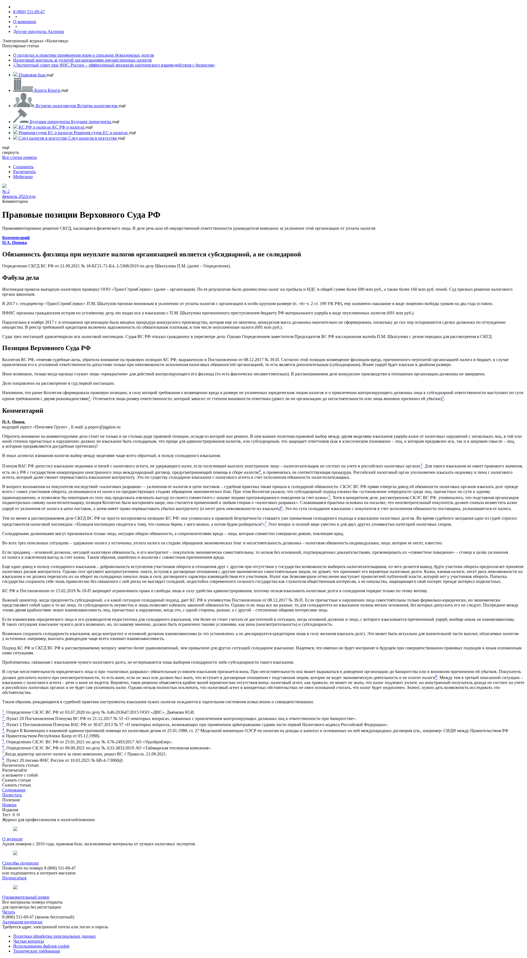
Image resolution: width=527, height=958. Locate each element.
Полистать (12, 795)
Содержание (14, 790)
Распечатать (24, 171)
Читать (8, 912)
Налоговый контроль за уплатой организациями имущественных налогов (82, 60)
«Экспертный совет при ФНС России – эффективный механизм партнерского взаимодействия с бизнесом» (114, 65)
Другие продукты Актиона (38, 31)
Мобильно (23, 176)
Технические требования (36, 951)
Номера (9, 804)
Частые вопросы (28, 941)
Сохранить (23, 166)
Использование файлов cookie (41, 946)
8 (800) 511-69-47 (29, 11)
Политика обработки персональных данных (54, 936)
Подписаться (14, 878)
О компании (24, 21)
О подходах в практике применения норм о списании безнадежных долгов (83, 55)
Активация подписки (22, 922)
